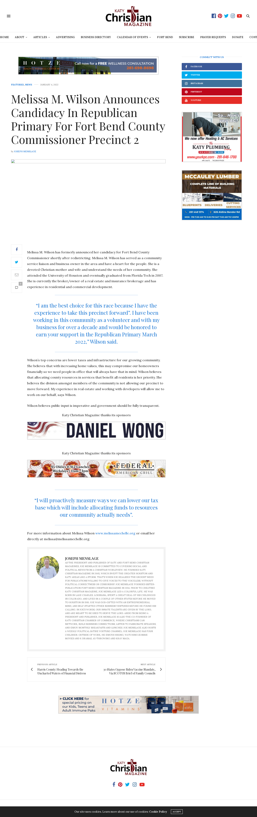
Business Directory (96, 37)
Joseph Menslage (25, 151)
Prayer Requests (213, 37)
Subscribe (186, 37)
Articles (40, 37)
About (19, 37)
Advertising (65, 37)
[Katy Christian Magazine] (128, 16)
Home (4, 37)
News (28, 85)
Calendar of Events (132, 37)
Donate (237, 37)
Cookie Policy (158, 811)
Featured (17, 85)
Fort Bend (165, 37)
